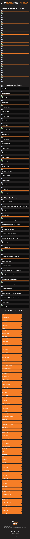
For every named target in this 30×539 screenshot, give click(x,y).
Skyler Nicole (5, 379)
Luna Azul (4, 314)
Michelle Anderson (6, 376)
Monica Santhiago (6, 368)
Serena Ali (4, 497)
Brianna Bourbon (6, 344)
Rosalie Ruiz (5, 459)
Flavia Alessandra (6, 494)
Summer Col (5, 347)
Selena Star (5, 352)
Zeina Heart (5, 360)
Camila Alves (5, 395)
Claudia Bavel (5, 381)
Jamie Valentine (6, 440)
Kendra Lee (5, 422)
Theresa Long (5, 470)
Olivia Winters (5, 373)
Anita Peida (5, 465)
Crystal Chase (5, 387)
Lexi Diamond (5, 438)
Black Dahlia (5, 481)
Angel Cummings (6, 322)
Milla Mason (5, 363)
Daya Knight (5, 462)
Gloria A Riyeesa (6, 491)
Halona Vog (5, 499)
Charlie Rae (5, 432)
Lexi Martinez (5, 341)
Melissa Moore (5, 357)
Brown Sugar (5, 451)
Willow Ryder (5, 419)
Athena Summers (6, 371)
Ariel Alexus (5, 389)
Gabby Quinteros (6, 456)
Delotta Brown (5, 489)
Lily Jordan (5, 408)
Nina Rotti (4, 336)
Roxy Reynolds (6, 505)
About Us (15, 536)
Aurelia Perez (5, 443)
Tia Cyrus (4, 513)
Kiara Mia (4, 483)
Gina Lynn (4, 392)
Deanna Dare (5, 333)
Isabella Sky (5, 454)
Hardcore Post (7, 526)
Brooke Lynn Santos (7, 365)
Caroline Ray (5, 448)
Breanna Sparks (6, 403)
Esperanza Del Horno (7, 424)
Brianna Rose (5, 507)
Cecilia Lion (5, 328)
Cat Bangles (5, 486)
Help (15, 535)
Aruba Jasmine (6, 384)
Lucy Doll (4, 475)
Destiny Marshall (6, 446)
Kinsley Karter (5, 397)
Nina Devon (5, 427)
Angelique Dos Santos (7, 416)
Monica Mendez (6, 473)
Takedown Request (15, 533)
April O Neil (5, 338)
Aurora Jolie (5, 467)
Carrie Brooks (5, 317)
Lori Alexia (4, 411)
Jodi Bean (4, 400)
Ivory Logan (5, 349)
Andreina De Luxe (6, 502)
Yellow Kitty (5, 325)
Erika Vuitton (5, 430)
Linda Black (5, 320)
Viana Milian (5, 510)
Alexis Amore (5, 330)
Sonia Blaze (5, 355)
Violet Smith (5, 478)
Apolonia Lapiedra (6, 406)
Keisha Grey (5, 435)
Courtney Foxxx (6, 414)
